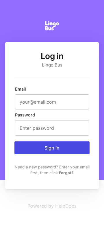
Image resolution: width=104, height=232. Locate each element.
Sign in (52, 148)
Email (20, 89)
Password (25, 114)
